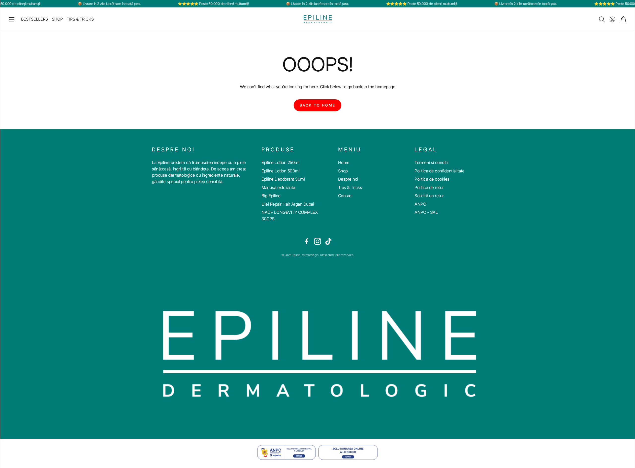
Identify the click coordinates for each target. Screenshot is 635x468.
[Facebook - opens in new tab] (306, 241)
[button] (11, 19)
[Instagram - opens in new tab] (317, 241)
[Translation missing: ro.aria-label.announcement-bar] (630, 3)
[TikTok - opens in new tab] (328, 241)
